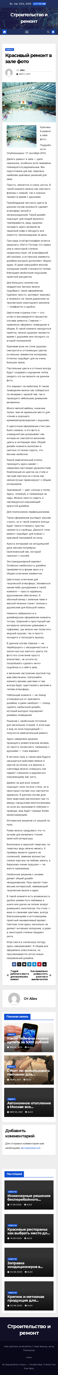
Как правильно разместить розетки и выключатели (39, 975)
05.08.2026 (16, 1272)
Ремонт (9, 49)
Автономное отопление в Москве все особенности (29, 1107)
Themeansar (29, 1350)
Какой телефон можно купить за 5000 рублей (28, 1040)
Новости (12, 1192)
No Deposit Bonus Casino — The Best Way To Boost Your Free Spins (29, 1366)
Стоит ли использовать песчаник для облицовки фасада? (28, 1074)
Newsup (43, 1346)
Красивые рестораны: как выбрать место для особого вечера (28, 1233)
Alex (22, 70)
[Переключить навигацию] (27, 32)
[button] (48, 31)
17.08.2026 (16, 1205)
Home (29, 1357)
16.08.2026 (16, 1238)
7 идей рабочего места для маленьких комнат (19, 975)
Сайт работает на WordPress (18, 1346)
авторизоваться (30, 1147)
